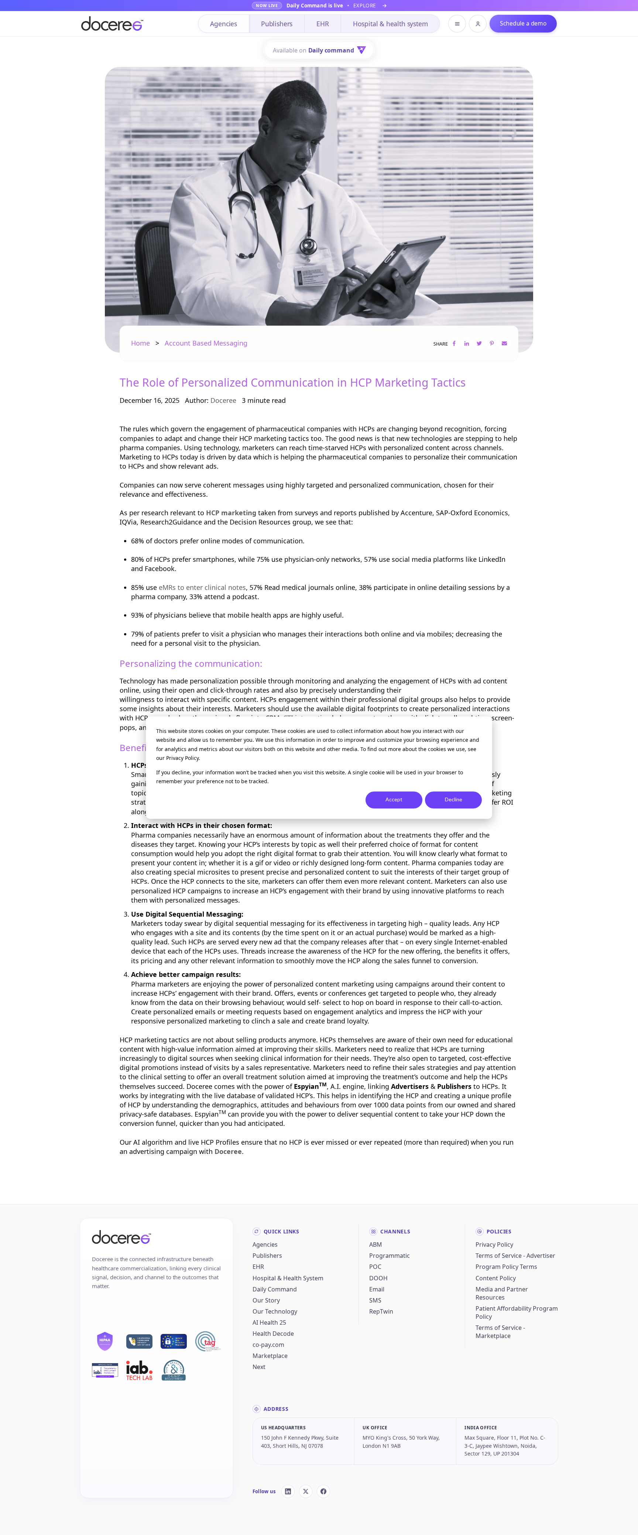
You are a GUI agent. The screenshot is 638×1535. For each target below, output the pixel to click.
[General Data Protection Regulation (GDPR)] (174, 1341)
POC (375, 1267)
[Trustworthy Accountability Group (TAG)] (208, 1341)
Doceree (223, 400)
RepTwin (381, 1311)
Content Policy (496, 1278)
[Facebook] (323, 1491)
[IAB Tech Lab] (139, 1370)
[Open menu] (457, 24)
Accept (393, 800)
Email (376, 1289)
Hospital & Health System (288, 1278)
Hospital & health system (390, 23)
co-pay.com (268, 1345)
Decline (453, 800)
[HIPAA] (105, 1341)
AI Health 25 (269, 1322)
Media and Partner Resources (502, 1293)
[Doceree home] (112, 23)
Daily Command (275, 1289)
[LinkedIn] (288, 1491)
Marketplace (270, 1356)
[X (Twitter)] (305, 1491)
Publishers (276, 23)
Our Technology (275, 1311)
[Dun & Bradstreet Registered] (174, 1370)
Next (259, 1367)
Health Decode (273, 1333)
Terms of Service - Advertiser (515, 1256)
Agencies (223, 23)
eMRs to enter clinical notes (202, 587)
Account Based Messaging (206, 343)
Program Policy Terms (506, 1267)
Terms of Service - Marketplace (500, 1332)
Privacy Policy (494, 1244)
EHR (322, 23)
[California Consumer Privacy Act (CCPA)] (139, 1341)
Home (140, 343)
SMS (375, 1300)
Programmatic (389, 1256)
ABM (375, 1244)
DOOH (378, 1278)
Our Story (266, 1300)
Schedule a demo (523, 23)
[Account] (478, 24)
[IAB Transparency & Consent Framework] (105, 1370)
